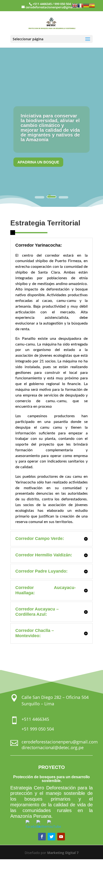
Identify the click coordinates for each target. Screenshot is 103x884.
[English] (75, 5)
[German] (86, 5)
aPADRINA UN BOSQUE (38, 162)
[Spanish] (92, 5)
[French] (80, 5)
